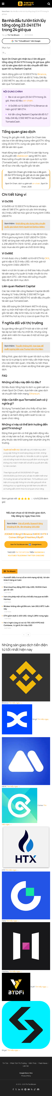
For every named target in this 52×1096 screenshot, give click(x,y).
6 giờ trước (7, 612)
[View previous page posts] (24, 634)
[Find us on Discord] (38, 1089)
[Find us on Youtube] (29, 1089)
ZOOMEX (9, 533)
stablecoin (22, 155)
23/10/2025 (29, 35)
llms (31, 1073)
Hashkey (31, 537)
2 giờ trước (7, 592)
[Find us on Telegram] (25, 1089)
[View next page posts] (28, 634)
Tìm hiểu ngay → (15, 703)
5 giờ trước (7, 602)
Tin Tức (5, 1063)
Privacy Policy (26, 1076)
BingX (19, 533)
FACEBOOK (39, 552)
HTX (44, 533)
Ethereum (34, 393)
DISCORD (40, 555)
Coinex (12, 537)
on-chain (28, 100)
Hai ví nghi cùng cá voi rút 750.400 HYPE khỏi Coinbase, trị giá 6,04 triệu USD (24, 624)
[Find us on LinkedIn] (19, 1089)
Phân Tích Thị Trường (18, 1063)
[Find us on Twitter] (16, 1089)
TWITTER (31, 555)
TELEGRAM (21, 555)
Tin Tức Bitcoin (13, 35)
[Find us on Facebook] (13, 1089)
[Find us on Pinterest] (22, 1089)
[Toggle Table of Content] (4, 53)
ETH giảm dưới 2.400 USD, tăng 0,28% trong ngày (26, 615)
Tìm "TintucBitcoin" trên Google (27, 41)
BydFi (40, 537)
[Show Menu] (3, 4)
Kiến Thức (32, 1063)
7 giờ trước (7, 618)
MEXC (37, 533)
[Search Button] (49, 4)
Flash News (43, 1063)
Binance (42, 74)
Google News (24, 1073)
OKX (47, 258)
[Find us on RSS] (32, 1089)
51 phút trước (8, 583)
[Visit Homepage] (26, 4)
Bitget (21, 537)
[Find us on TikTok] (35, 1089)
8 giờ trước (7, 628)
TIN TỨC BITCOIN (22, 552)
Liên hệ (26, 1066)
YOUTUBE (12, 555)
